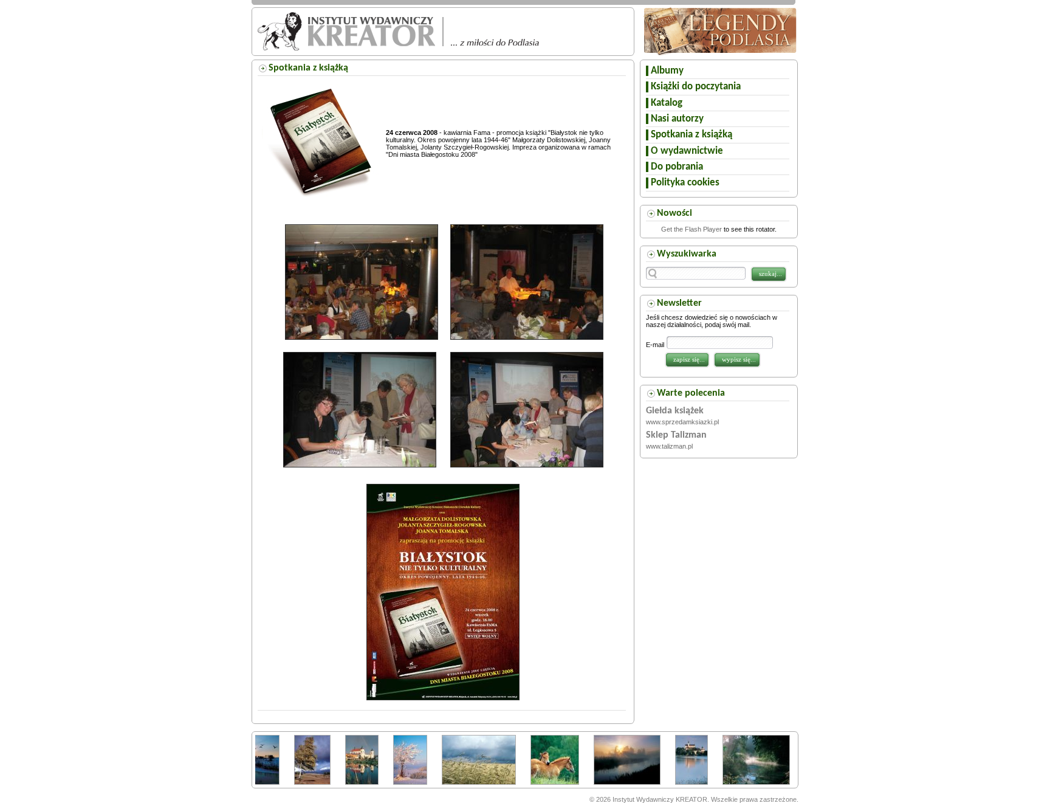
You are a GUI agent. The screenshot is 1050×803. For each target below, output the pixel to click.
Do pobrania (677, 167)
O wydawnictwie (687, 151)
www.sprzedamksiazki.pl (682, 422)
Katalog (666, 103)
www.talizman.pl (669, 446)
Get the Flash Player (691, 229)
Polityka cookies (685, 182)
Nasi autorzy (677, 119)
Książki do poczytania (696, 86)
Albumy (667, 71)
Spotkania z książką (691, 134)
